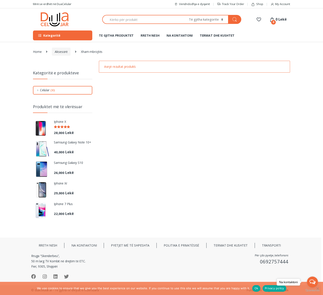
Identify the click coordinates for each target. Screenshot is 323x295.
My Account (282, 4)
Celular (44, 90)
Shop (259, 4)
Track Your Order (233, 4)
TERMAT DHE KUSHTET (217, 35)
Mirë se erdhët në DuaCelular (52, 4)
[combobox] (143, 19)
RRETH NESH (150, 35)
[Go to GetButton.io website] (312, 290)
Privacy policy (274, 288)
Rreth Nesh (48, 245)
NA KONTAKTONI (180, 35)
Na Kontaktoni (84, 245)
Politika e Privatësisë (181, 245)
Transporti (271, 245)
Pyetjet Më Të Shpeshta (130, 245)
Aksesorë (61, 52)
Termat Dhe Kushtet (230, 245)
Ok (256, 288)
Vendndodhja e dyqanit (194, 4)
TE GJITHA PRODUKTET (116, 35)
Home (37, 52)
